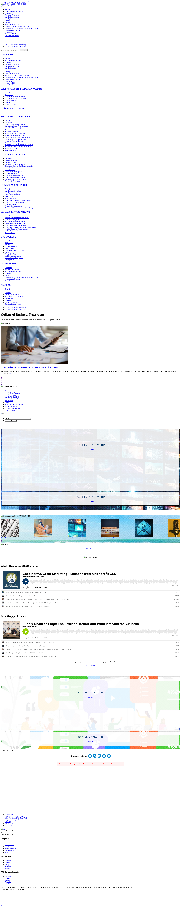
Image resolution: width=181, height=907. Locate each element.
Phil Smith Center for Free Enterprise (17, 231)
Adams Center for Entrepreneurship (17, 218)
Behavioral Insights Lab (13, 220)
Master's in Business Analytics (15, 135)
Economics (8, 13)
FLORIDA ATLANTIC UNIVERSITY (15, 2)
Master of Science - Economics (15, 139)
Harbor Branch (10, 850)
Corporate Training (11, 173)
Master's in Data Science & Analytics (17, 137)
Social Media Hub (11, 302)
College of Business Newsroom (15, 46)
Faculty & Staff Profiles (13, 191)
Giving (7, 22)
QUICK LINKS (6, 6)
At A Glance (9, 243)
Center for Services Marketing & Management (20, 227)
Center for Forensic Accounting (15, 225)
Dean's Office (9, 248)
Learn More (90, 449)
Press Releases (10, 291)
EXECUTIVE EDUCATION (13, 154)
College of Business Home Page (15, 45)
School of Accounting (12, 36)
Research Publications (108, 538)
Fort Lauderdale (10, 848)
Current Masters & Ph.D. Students (16, 126)
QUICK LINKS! (8, 54)
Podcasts (8, 300)
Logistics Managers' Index (13, 204)
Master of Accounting (12, 131)
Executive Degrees (11, 160)
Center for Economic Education (15, 223)
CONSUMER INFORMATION (16, 818)
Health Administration (12, 24)
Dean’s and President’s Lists (14, 250)
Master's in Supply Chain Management (18, 146)
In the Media (72, 538)
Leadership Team (10, 254)
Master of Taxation (11, 148)
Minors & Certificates (12, 104)
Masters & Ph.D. (10, 34)
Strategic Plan (9, 260)
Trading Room (10, 233)
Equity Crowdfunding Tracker (15, 202)
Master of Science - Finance (14, 141)
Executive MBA (10, 162)
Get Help (8, 822)
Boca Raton (9, 843)
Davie (7, 847)
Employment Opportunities (14, 820)
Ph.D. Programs (10, 150)
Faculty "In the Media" (12, 295)
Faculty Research (10, 19)
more (10, 373)
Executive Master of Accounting (15, 164)
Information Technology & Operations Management (22, 28)
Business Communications (14, 11)
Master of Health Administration (15, 133)
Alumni (7, 9)
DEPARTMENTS (8, 264)
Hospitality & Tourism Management (17, 26)
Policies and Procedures (13, 256)
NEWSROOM (7, 285)
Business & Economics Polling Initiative (18, 200)
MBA (7, 130)
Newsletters (9, 298)
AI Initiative (9, 196)
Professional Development (13, 172)
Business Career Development (15, 97)
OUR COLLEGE (8, 237)
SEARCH (24, 50)
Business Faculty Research (14, 296)
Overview (8, 93)
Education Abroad (11, 100)
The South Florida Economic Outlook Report (20, 208)
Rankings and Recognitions (14, 258)
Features (8, 293)
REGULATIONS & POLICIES (15, 816)
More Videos (90, 549)
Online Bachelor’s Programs (13, 108)
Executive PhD (10, 170)
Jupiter (7, 852)
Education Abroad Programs (14, 128)
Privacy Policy (10, 814)
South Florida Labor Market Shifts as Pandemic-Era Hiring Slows (29, 367)
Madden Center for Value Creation (16, 229)
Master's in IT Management (14, 143)
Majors (7, 102)
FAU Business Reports (12, 195)
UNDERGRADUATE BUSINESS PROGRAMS (21, 89)
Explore (90, 697)
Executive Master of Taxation (15, 168)
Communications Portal (13, 304)
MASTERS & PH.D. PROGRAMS (16, 116)
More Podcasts (90, 665)
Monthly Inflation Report (13, 206)
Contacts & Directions (12, 181)
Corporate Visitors (11, 246)
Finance (7, 21)
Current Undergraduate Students (15, 98)
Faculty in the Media (12, 17)
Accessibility (9, 823)
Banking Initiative (11, 198)
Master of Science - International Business (19, 145)
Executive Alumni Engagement (15, 179)
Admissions (9, 95)
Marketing (8, 32)
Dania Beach (9, 845)
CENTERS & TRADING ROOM (15, 212)
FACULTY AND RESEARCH (14, 185)
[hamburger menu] (90, 40)
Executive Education (12, 15)
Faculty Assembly (11, 193)
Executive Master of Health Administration (19, 166)
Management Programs (12, 30)
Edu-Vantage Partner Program (15, 175)
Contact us (8, 825)
